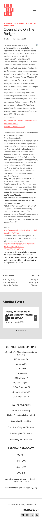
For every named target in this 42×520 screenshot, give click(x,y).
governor (8, 23)
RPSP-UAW (21, 460)
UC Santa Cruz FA (21, 396)
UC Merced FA (21, 373)
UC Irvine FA (21, 368)
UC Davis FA (21, 364)
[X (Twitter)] (32, 515)
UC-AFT (21, 454)
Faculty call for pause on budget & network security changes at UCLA (19, 314)
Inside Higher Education (21, 433)
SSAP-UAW (21, 467)
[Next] (35, 318)
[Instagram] (27, 515)
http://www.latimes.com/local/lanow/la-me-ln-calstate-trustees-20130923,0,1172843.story (19, 246)
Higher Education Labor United (21, 415)
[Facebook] (37, 515)
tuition (29, 23)
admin (8, 39)
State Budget (19, 23)
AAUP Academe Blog (21, 410)
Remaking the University (21, 439)
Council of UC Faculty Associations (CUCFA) (21, 353)
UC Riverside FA (21, 378)
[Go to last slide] (6, 318)
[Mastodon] (23, 515)
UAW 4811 (21, 473)
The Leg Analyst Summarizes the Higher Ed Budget (11, 280)
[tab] (16, 330)
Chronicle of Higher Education (21, 427)
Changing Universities (21, 421)
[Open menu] (35, 10)
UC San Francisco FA (21, 387)
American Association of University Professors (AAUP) (21, 480)
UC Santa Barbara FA (21, 392)
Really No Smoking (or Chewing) (33, 280)
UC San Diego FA (21, 382)
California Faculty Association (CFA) (21, 487)
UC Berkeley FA (21, 359)
